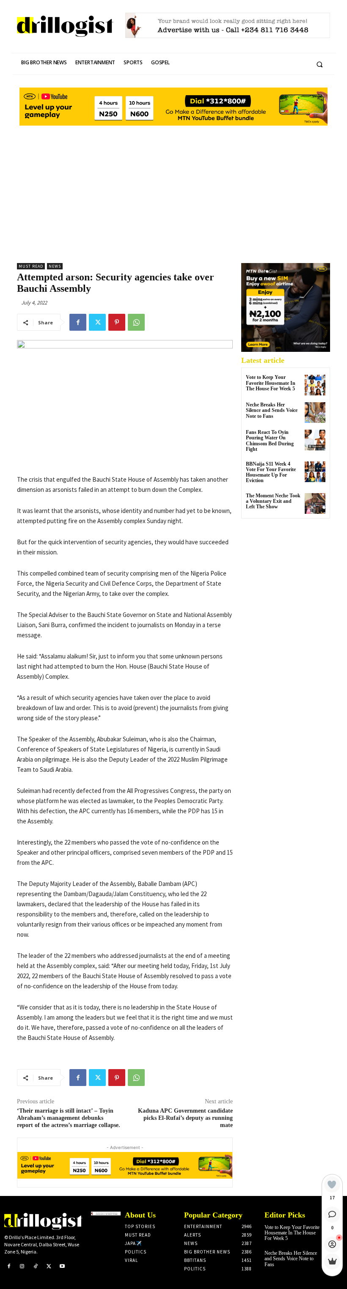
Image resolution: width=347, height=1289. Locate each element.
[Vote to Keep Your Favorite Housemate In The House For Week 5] (315, 385)
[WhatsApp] (136, 322)
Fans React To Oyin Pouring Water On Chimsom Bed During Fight (270, 440)
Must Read (31, 266)
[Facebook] (77, 322)
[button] (319, 64)
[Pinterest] (116, 322)
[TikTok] (35, 1266)
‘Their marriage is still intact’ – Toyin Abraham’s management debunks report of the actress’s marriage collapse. (68, 1118)
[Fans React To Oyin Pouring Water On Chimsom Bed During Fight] (315, 440)
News (55, 266)
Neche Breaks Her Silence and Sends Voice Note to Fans (271, 410)
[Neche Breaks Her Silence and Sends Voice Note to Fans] (315, 412)
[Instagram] (22, 1266)
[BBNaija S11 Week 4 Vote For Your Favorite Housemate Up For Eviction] (315, 471)
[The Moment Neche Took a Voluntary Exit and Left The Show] (315, 503)
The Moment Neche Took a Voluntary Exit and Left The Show (273, 501)
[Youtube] (62, 1266)
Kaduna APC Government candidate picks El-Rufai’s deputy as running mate (185, 1118)
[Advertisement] (173, 191)
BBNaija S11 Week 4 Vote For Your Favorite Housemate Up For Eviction (271, 472)
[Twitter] (97, 322)
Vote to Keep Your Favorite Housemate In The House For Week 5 (270, 382)
